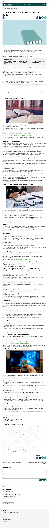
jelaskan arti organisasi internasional (10, 442)
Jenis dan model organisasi (10, 420)
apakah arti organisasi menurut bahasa (34, 428)
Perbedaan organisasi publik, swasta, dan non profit (14, 419)
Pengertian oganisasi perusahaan (11, 421)
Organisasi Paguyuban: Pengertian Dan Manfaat (20, 343)
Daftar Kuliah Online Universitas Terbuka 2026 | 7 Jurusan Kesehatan (10, 62)
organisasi (21, 71)
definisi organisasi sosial (7, 440)
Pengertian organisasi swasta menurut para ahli (14, 424)
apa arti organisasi (6, 426)
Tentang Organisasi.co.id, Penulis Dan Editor (10, 512)
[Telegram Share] (42, 17)
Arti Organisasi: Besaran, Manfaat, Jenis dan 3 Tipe (20, 259)
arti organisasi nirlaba (21, 434)
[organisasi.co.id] (24, 1)
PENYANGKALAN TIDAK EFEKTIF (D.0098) (10, 493)
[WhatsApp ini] (45, 17)
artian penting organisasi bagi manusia (10, 436)
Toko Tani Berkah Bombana (8, 491)
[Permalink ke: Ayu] (4, 17)
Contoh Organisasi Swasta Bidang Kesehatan (35, 438)
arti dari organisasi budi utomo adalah (10, 430)
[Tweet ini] (40, 17)
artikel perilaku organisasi (36, 436)
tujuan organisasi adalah (7, 453)
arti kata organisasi (36, 430)
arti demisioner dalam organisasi (25, 430)
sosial (13, 392)
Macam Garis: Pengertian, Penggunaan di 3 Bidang (12, 461)
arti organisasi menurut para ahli (9, 434)
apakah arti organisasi (21, 428)
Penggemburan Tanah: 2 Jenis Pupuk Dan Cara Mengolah (37, 462)
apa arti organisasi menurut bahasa (18, 426)
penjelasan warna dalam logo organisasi (10, 451)
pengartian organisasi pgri (24, 444)
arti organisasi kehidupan (29, 432)
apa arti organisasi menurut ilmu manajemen (35, 426)
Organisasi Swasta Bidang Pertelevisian (25, 442)
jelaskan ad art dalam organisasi (20, 440)
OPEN (41, 92)
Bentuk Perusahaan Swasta (19, 438)
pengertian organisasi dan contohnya (37, 444)
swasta (40, 339)
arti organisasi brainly (7, 432)
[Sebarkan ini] (37, 17)
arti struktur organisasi (31, 434)
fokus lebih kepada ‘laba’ (28, 336)
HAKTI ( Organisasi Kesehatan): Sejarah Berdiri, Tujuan (21, 135)
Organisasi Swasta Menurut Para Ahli (10, 444)
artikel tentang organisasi (8, 438)
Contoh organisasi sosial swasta (11, 423)
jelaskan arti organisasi (32, 440)
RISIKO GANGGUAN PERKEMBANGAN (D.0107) (11, 494)
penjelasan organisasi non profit (24, 449)
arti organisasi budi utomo (18, 432)
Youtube (5, 521)
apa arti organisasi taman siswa (9, 428)
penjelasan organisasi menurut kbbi (10, 449)
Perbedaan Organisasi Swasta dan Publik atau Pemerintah (31, 451)
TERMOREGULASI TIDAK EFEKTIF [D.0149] (10, 496)
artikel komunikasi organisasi (24, 436)
